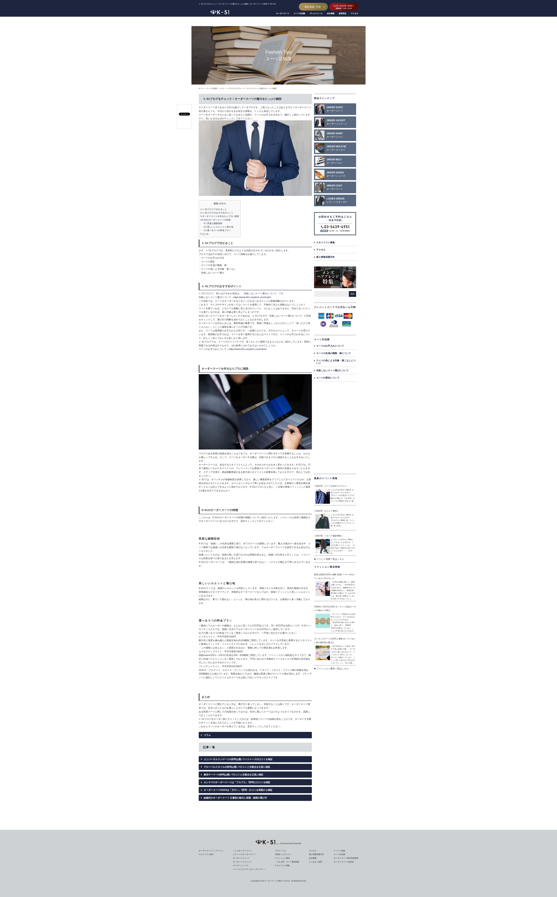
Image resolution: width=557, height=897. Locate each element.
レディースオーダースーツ (244, 854)
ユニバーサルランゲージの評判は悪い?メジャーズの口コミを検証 (238, 759)
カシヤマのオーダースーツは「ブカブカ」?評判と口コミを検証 (237, 782)
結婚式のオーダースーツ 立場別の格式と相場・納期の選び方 (235, 798)
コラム (222, 88)
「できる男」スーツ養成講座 (287, 862)
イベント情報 (339, 851)
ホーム (201, 88)
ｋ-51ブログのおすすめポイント (216, 212)
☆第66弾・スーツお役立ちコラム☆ (330, 486)
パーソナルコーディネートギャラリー (249, 869)
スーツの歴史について (327, 377)
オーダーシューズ (240, 865)
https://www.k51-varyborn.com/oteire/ (248, 349)
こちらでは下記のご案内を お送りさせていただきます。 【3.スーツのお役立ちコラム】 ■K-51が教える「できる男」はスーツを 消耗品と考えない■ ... (343, 495)
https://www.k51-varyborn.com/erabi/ (252, 297)
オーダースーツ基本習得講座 (346, 858)
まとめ (204, 234)
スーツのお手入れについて (330, 346)
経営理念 (342, 13)
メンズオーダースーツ (242, 851)
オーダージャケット (241, 858)
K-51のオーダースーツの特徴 (215, 220)
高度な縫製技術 (213, 223)
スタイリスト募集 (325, 242)
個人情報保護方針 (325, 257)
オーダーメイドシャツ (242, 862)
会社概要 (330, 13)
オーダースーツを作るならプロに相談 (219, 216)
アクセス (354, 13)
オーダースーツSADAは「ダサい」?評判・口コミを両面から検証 (238, 790)
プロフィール (280, 851)
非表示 (222, 204)
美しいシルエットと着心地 (218, 227)
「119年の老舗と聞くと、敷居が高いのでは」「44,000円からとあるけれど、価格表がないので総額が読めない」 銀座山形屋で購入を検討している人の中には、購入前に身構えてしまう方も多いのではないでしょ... (343, 590)
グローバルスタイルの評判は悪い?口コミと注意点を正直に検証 (237, 767)
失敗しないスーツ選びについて (332, 370)
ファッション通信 (282, 858)
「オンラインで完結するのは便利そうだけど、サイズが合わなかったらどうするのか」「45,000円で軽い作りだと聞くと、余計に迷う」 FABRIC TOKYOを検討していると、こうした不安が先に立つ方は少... (343, 622)
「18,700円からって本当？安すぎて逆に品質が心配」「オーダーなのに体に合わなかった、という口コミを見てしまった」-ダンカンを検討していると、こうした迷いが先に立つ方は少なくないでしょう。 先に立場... (343, 654)
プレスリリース (316, 13)
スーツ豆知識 (299, 13)
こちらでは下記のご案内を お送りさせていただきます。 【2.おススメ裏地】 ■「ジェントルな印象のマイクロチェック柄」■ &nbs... (343, 520)
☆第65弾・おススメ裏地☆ (326, 511)
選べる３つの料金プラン (217, 230)
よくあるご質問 (315, 862)
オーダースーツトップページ (211, 851)
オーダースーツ (282, 13)
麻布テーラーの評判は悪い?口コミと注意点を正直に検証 (233, 774)
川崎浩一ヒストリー (283, 854)
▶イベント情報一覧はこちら (329, 559)
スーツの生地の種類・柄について (333, 353)
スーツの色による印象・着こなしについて (336, 361)
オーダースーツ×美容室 (344, 862)
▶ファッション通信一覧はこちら (331, 668)
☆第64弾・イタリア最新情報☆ (328, 536)
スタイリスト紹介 (206, 854)
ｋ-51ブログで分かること (213, 209)
